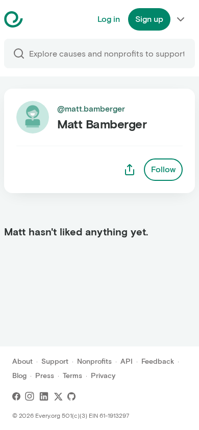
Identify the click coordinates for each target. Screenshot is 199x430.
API (126, 361)
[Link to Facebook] (16, 396)
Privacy (103, 375)
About (22, 361)
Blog (19, 375)
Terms (72, 375)
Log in (108, 19)
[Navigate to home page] (39, 19)
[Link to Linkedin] (44, 396)
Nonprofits (94, 361)
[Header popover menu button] (181, 19)
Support (54, 361)
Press (44, 375)
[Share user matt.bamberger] (129, 170)
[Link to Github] (71, 396)
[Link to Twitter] (58, 396)
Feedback (157, 361)
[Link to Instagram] (29, 396)
